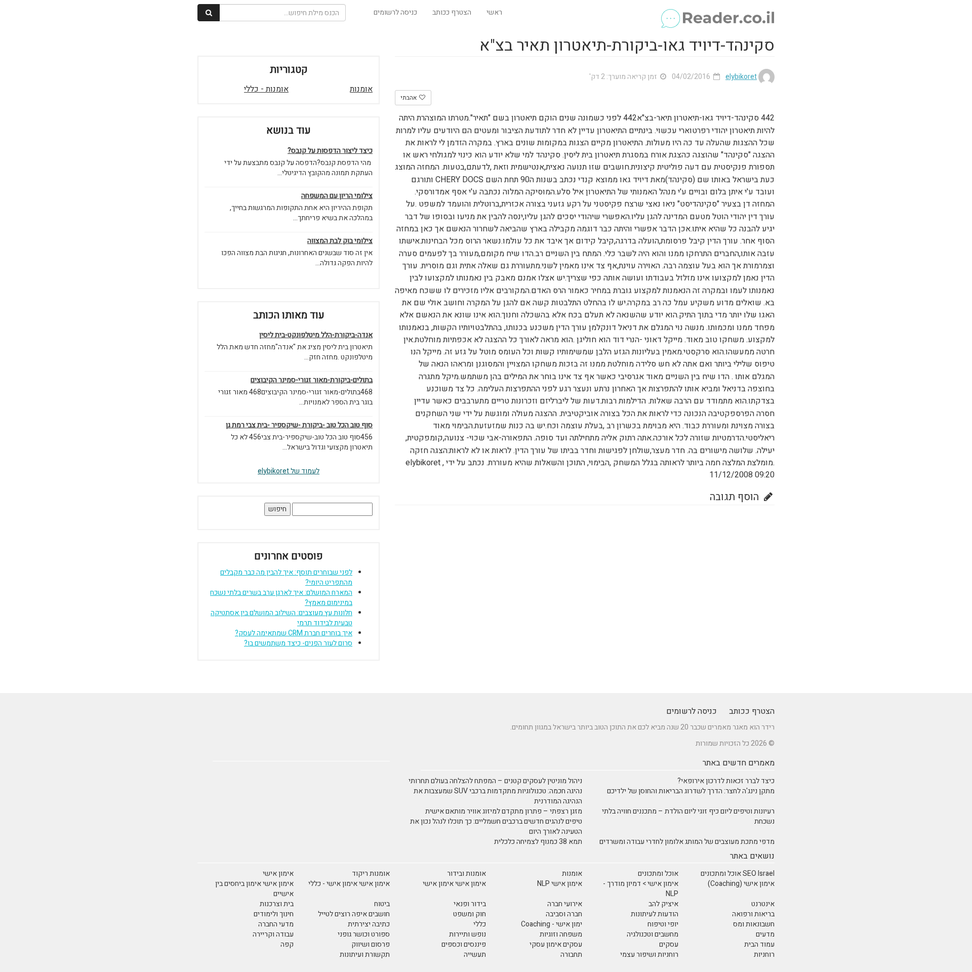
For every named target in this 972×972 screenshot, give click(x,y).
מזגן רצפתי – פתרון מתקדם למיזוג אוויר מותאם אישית (503, 811)
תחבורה (571, 954)
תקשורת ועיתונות (365, 954)
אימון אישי (278, 873)
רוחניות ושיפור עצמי (649, 954)
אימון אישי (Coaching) (741, 883)
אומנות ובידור (466, 873)
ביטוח (382, 904)
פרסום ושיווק (370, 944)
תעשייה (475, 954)
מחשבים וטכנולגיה (652, 934)
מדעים (765, 934)
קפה (287, 944)
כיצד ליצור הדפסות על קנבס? (330, 151)
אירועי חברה (564, 904)
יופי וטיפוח (662, 924)
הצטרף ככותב (451, 12)
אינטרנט (763, 904)
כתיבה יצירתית (369, 924)
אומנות (361, 89)
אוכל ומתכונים (658, 873)
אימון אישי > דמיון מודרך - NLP (640, 888)
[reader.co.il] (717, 12)
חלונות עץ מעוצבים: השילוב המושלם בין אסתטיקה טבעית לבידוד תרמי (281, 618)
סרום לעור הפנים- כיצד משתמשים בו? (298, 643)
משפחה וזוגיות (561, 934)
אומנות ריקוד (371, 873)
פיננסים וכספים (463, 944)
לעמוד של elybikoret (288, 471)
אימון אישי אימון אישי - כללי (349, 883)
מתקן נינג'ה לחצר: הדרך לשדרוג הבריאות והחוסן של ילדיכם (691, 791)
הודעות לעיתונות (654, 914)
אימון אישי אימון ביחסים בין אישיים (254, 888)
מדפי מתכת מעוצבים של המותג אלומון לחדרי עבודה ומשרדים (687, 841)
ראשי (494, 12)
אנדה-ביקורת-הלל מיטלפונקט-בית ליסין (316, 335)
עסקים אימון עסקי (556, 944)
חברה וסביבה (564, 914)
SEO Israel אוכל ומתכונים (738, 873)
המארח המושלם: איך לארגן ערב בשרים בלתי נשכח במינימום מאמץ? (281, 597)
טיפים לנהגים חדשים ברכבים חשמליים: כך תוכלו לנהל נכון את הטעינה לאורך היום (496, 826)
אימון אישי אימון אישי (454, 883)
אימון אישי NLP (559, 883)
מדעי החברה (276, 924)
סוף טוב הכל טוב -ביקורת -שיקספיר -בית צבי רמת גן (299, 425)
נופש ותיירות (467, 934)
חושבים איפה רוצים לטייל (354, 914)
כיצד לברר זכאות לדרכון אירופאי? (726, 781)
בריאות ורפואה (753, 914)
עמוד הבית (759, 944)
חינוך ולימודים (274, 914)
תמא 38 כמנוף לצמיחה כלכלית (538, 841)
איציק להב (663, 904)
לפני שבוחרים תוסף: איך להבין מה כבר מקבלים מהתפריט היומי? (286, 577)
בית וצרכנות (277, 904)
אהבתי (409, 97)
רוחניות (764, 954)
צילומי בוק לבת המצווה (340, 241)
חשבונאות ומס (754, 924)
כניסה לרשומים (395, 12)
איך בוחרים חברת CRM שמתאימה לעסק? (293, 633)
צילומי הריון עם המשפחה (337, 196)
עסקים (668, 944)
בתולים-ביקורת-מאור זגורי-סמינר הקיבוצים (312, 380)
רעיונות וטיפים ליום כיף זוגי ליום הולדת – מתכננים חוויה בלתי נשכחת (688, 816)
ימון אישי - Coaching (551, 924)
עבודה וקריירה (273, 934)
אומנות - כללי (266, 89)
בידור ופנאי (470, 904)
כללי (479, 924)
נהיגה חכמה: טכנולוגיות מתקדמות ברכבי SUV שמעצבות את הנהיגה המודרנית (498, 796)
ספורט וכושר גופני (364, 934)
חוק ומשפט (469, 914)
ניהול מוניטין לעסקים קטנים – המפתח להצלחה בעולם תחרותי (495, 781)
